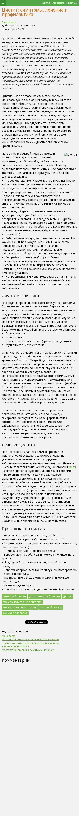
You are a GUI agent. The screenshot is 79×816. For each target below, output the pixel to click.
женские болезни (14, 596)
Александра (9, 22)
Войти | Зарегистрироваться (60, 2)
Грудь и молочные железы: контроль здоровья (30, 643)
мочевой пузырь (51, 607)
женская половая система (20, 607)
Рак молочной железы (15, 646)
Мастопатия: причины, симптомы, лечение (28, 650)
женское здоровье (15, 613)
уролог (67, 596)
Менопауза (8, 636)
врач (72, 467)
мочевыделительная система (22, 602)
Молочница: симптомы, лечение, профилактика (30, 639)
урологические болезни (44, 596)
